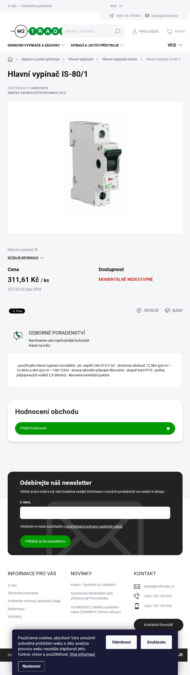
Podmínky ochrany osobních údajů (34, 601)
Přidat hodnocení (33, 428)
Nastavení (31, 666)
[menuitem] (37, 45)
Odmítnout (121, 642)
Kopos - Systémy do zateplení (93, 585)
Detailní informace (23, 258)
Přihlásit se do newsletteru (45, 541)
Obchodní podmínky (37, 6)
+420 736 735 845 (158, 596)
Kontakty (15, 617)
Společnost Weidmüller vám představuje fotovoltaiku (92, 595)
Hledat (117, 31)
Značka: (37, 93)
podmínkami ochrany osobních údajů (94, 526)
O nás (12, 6)
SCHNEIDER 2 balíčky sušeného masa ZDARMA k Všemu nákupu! (96, 609)
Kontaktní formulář (158, 625)
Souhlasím (156, 642)
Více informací (82, 654)
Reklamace (16, 609)
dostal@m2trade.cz (159, 586)
